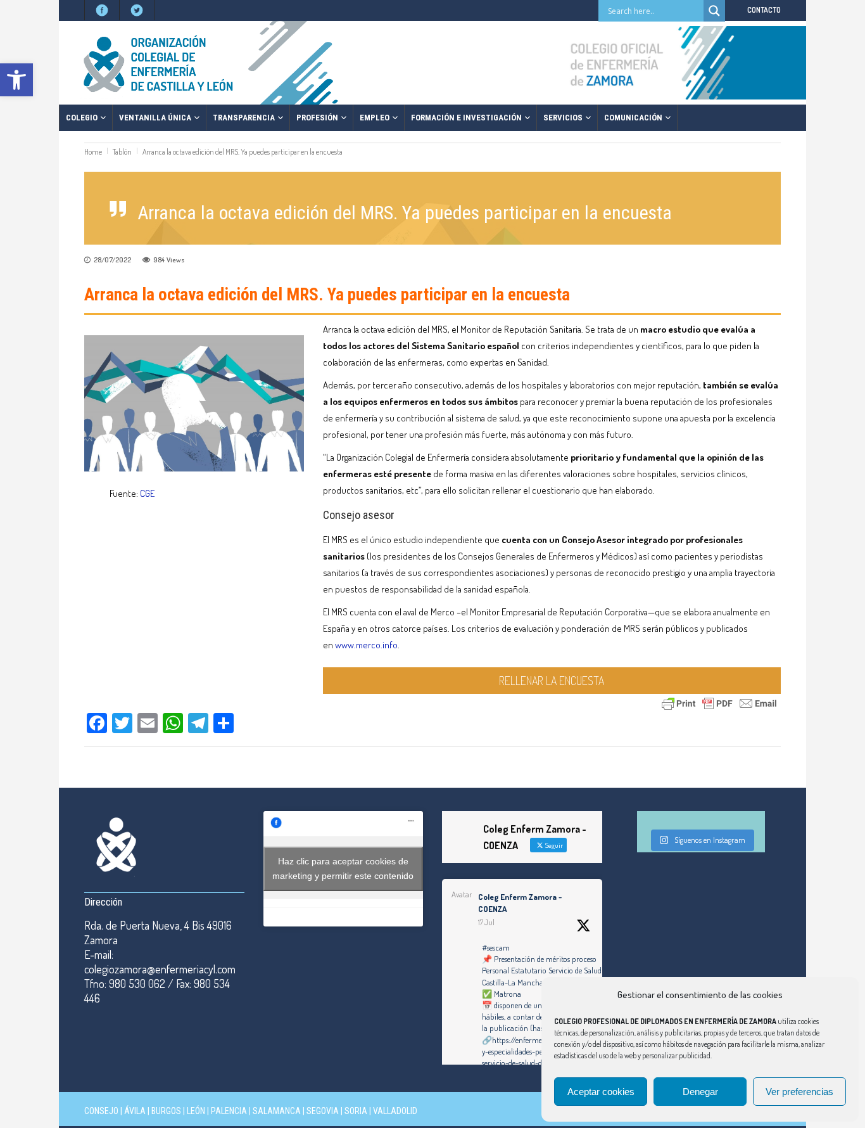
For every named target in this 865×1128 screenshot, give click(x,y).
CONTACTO (764, 10)
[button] (16, 79)
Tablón (122, 152)
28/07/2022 (112, 259)
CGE (147, 493)
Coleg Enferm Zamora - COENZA (520, 903)
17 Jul (486, 922)
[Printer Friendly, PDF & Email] (719, 702)
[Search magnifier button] (714, 11)
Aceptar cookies (601, 1091)
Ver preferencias (799, 1091)
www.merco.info (366, 645)
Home (93, 152)
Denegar (700, 1091)
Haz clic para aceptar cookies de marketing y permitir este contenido (343, 868)
